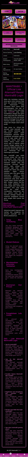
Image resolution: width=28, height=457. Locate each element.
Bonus (3, 456)
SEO (20, 450)
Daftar (10, 456)
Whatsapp (17, 456)
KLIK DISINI (17, 78)
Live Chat (24, 456)
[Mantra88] (14, 4)
